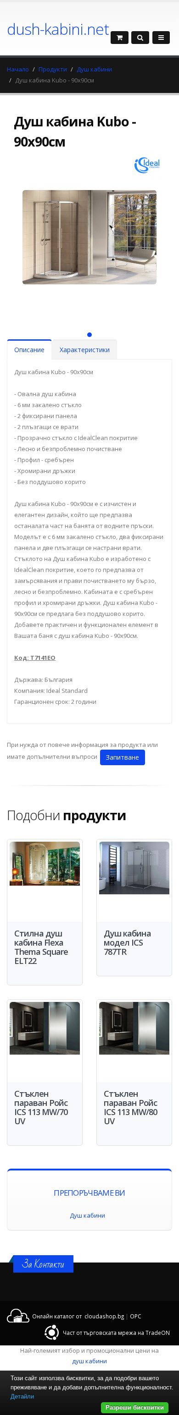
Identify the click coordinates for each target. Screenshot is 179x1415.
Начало (18, 69)
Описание (29, 349)
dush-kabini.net (58, 28)
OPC (135, 1316)
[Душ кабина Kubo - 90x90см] (89, 252)
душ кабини (89, 1361)
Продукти (53, 69)
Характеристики (85, 349)
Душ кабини (94, 69)
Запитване (122, 757)
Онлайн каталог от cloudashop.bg (78, 1316)
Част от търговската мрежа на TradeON (116, 1332)
